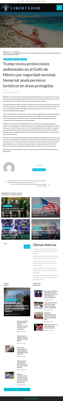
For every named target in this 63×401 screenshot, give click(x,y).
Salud (14, 299)
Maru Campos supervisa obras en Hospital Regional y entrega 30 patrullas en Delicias (22, 351)
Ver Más (17, 389)
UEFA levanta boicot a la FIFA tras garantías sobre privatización (51, 326)
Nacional (16, 59)
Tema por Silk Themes (32, 399)
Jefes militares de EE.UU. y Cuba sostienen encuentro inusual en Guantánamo (13, 211)
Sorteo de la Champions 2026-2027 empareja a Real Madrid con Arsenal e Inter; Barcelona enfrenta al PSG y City (46, 277)
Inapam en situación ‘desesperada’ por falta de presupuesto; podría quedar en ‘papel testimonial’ (22, 325)
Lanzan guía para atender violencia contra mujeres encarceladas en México (17, 307)
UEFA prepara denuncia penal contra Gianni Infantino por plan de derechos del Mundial (50, 305)
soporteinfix (8, 92)
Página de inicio (6, 51)
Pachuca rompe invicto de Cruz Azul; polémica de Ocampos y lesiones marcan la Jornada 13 (14, 233)
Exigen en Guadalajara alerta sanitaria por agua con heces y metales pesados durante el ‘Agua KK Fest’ (22, 378)
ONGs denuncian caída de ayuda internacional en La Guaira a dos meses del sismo (22, 364)
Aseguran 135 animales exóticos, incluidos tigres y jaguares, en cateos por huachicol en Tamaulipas (45, 270)
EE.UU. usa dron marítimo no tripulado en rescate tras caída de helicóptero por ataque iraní (45, 211)
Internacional (16, 51)
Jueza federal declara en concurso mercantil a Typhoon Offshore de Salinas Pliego (44, 233)
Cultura (44, 1)
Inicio (18, 1)
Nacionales (38, 1)
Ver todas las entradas (39, 169)
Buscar (5, 243)
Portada (23, 59)
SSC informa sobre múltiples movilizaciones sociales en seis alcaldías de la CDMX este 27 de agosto (45, 251)
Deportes (33, 1)
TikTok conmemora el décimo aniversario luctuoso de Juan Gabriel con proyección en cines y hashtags (45, 263)
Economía (27, 1)
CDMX (22, 1)
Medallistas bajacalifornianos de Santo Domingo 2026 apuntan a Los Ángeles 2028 (50, 316)
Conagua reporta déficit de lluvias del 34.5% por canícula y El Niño (22, 338)
